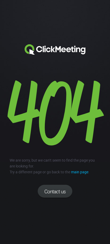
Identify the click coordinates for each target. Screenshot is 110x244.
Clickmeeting (55, 49)
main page (79, 171)
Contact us (55, 191)
